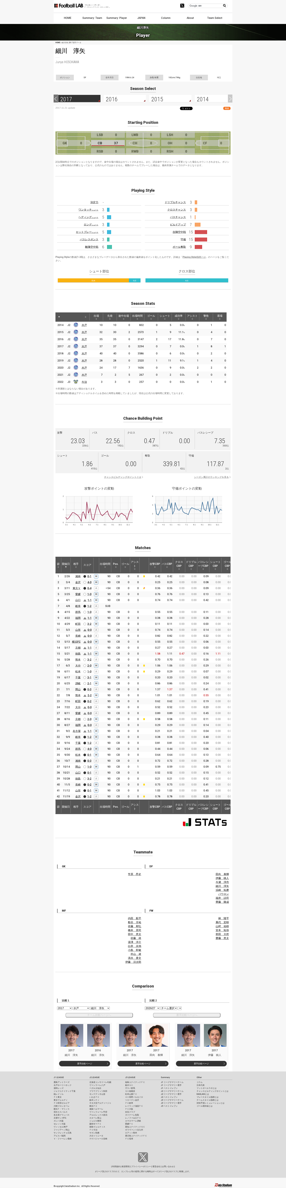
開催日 (66, 563)
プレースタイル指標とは (207, 1097)
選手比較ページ (84, 1063)
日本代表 (201, 1085)
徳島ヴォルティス (97, 1127)
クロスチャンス (176, 209)
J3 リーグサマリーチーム (172, 1100)
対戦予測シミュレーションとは (210, 1103)
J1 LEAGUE (59, 1077)
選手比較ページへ (186, 1015)
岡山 (78, 689)
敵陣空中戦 (91, 246)
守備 (183, 239)
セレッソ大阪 (60, 1124)
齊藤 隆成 (222, 902)
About (190, 18)
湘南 (78, 576)
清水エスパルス (61, 1112)
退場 (219, 315)
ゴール (151, 315)
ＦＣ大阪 (129, 1109)
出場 (96, 315)
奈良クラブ (130, 1112)
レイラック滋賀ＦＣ (134, 1106)
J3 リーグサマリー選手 (171, 1103)
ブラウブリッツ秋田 (98, 1091)
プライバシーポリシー (141, 1166)
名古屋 (77, 731)
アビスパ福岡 (60, 1136)
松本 (78, 671)
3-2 (89, 623)
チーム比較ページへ (99, 1015)
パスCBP (167, 563)
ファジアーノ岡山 (62, 1130)
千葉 (78, 677)
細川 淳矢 (222, 886)
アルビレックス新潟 (98, 1115)
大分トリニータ (96, 1136)
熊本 (78, 659)
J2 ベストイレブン (169, 1097)
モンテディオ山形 (97, 1094)
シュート (165, 315)
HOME (67, 18)
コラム (200, 1082)
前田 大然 (222, 934)
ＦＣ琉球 (129, 1139)
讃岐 (78, 683)
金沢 (78, 582)
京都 (78, 647)
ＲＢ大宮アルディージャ (100, 1103)
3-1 (89, 677)
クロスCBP (179, 563)
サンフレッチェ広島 (63, 1133)
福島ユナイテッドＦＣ (135, 1082)
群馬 (78, 612)
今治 (84, 381)
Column (165, 18)
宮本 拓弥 (222, 930)
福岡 (78, 618)
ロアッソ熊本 (131, 1133)
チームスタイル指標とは (207, 1100)
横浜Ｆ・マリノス (62, 1109)
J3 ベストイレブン (169, 1106)
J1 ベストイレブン (169, 1088)
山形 (78, 629)
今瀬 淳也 (222, 882)
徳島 (78, 653)
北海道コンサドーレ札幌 (100, 1082)
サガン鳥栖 (94, 1133)
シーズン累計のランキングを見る (211, 477)
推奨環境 (126, 1166)
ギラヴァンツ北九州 (134, 1130)
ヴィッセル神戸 (61, 1127)
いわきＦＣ (94, 1097)
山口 (78, 600)
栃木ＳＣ (129, 1085)
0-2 (89, 701)
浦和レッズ (59, 1088)
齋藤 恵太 (222, 938)
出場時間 (137, 315)
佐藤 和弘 (134, 926)
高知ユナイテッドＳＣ (135, 1127)
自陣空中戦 (179, 232)
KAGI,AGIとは (203, 1094)
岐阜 (78, 606)
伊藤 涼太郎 (133, 962)
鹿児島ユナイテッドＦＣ (136, 1136)
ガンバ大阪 (59, 1121)
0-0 (90, 629)
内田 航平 (134, 918)
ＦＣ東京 (58, 1097)
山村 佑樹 (222, 926)
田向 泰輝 (222, 874)
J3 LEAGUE (130, 1077)
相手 (76, 563)
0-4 (89, 588)
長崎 (78, 635)
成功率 (179, 315)
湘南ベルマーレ (96, 1109)
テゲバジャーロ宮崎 (98, 1139)
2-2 (90, 695)
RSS (227, 108)
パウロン (223, 894)
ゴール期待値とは (205, 1106)
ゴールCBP (227, 563)
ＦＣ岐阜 (129, 1103)
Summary (165, 1077)
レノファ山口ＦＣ (133, 1118)
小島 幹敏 (134, 950)
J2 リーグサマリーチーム (172, 1091)
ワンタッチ (88, 209)
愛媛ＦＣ (129, 1124)
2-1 (89, 683)
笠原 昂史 (134, 874)
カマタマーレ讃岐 (133, 1121)
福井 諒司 (222, 898)
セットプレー (87, 232)
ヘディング (88, 217)
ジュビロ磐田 (95, 1121)
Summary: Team (92, 18)
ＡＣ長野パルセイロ (134, 1097)
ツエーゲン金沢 (132, 1100)
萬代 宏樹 (222, 922)
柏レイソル (59, 1094)
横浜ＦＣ (93, 1106)
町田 (78, 623)
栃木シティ (94, 1100)
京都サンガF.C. (60, 1118)
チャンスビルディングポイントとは (122, 477)
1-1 (90, 600)
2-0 (89, 665)
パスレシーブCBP (203, 563)
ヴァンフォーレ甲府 (98, 1112)
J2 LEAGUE (94, 1077)
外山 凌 (136, 954)
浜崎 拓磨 (222, 890)
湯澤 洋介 (134, 942)
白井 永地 (134, 946)
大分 (78, 665)
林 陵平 (223, 918)
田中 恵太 (134, 934)
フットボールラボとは (206, 1088)
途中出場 (123, 315)
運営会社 (156, 1166)
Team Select (214, 18)
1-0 (89, 594)
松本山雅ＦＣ (131, 1094)
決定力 (94, 202)
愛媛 (78, 594)
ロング (91, 224)
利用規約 (116, 1166)
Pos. (116, 563)
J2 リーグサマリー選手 (171, 1094)
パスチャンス (178, 217)
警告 (206, 315)
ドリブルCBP (191, 563)
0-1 (89, 576)
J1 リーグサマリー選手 (171, 1085)
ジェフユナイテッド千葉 (64, 1091)
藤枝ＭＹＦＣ (95, 1124)
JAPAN (141, 18)
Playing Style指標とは (194, 257)
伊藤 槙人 (222, 878)
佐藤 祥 (136, 938)
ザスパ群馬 (130, 1088)
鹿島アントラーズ (62, 1082)
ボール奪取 (179, 246)
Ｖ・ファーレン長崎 (63, 1139)
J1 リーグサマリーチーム (172, 1082)
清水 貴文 (134, 958)
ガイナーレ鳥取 (132, 1115)
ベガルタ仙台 (95, 1088)
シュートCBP (215, 563)
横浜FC (76, 641)
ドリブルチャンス (175, 202)
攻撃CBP (155, 563)
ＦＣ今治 (93, 1130)
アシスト (192, 315)
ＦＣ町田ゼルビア (62, 1103)
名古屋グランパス (62, 1115)
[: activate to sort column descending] (59, 317)
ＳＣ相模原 (130, 1091)
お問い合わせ (168, 1166)
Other (199, 1077)
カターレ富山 (95, 1118)
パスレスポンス (89, 239)
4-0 (89, 582)
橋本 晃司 (134, 930)
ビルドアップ (178, 224)
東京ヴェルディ (61, 1100)
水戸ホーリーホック (63, 1085)
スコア (87, 564)
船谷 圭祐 (134, 922)
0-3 (89, 689)
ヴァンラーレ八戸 (97, 1085)
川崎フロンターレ (62, 1106)
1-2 (89, 606)
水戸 (84, 325)
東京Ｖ (77, 588)
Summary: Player (116, 18)
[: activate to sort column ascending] (65, 317)
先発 (110, 315)
